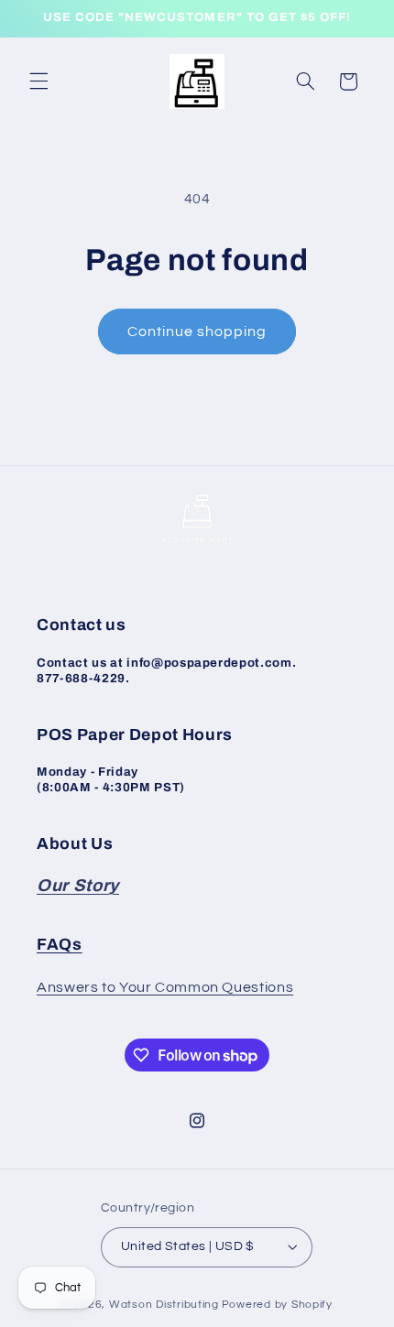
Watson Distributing (164, 1305)
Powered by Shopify (277, 1305)
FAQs (59, 944)
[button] (38, 81)
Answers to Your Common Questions (165, 987)
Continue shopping (197, 331)
